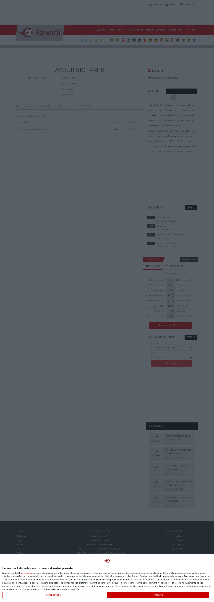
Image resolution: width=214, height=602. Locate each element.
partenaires (26, 573)
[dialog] (107, 578)
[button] (155, 5)
